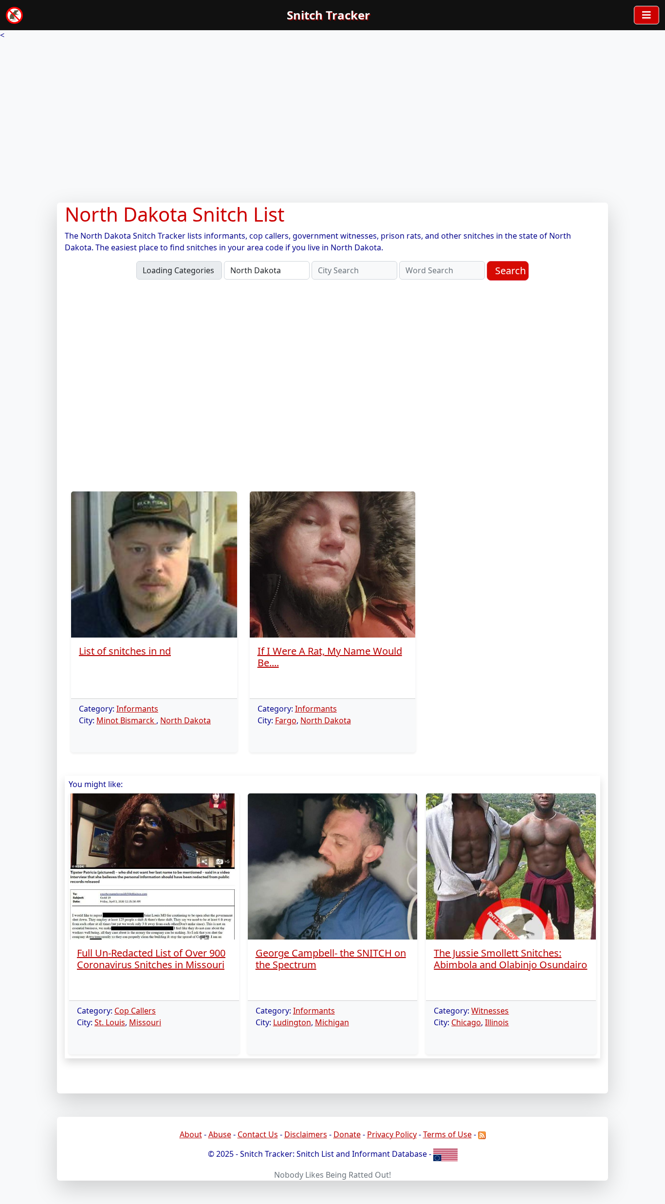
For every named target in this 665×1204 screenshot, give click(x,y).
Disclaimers (305, 1134)
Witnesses (490, 1010)
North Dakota (185, 720)
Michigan (332, 1022)
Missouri (145, 1022)
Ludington (292, 1022)
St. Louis (109, 1022)
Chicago (466, 1022)
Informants (137, 708)
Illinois (497, 1022)
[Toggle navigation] (646, 15)
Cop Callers (135, 1010)
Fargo (285, 720)
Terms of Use (447, 1134)
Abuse (219, 1134)
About (191, 1134)
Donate (347, 1134)
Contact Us (258, 1134)
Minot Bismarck (126, 720)
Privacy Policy (392, 1134)
